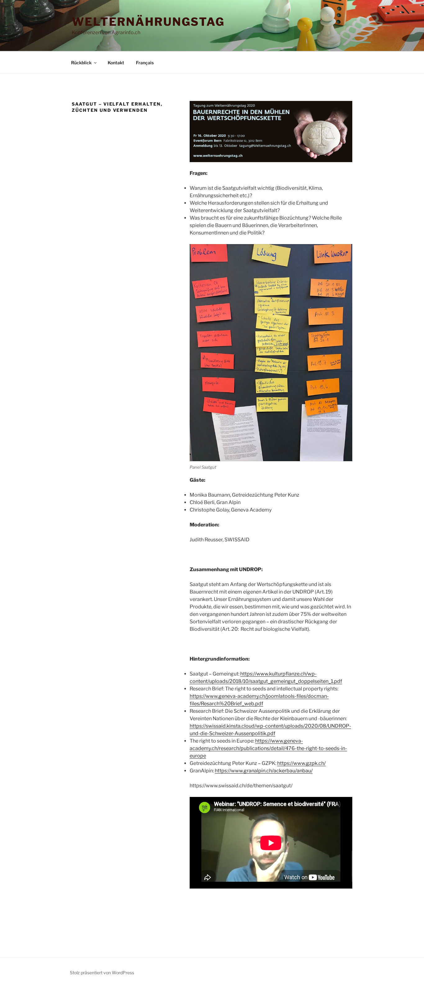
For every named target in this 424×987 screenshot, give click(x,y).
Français (145, 62)
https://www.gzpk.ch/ (301, 763)
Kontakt (116, 62)
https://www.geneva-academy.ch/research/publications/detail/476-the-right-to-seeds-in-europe (268, 748)
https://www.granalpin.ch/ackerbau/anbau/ (264, 771)
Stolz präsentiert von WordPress (102, 972)
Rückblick (81, 62)
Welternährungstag (148, 22)
